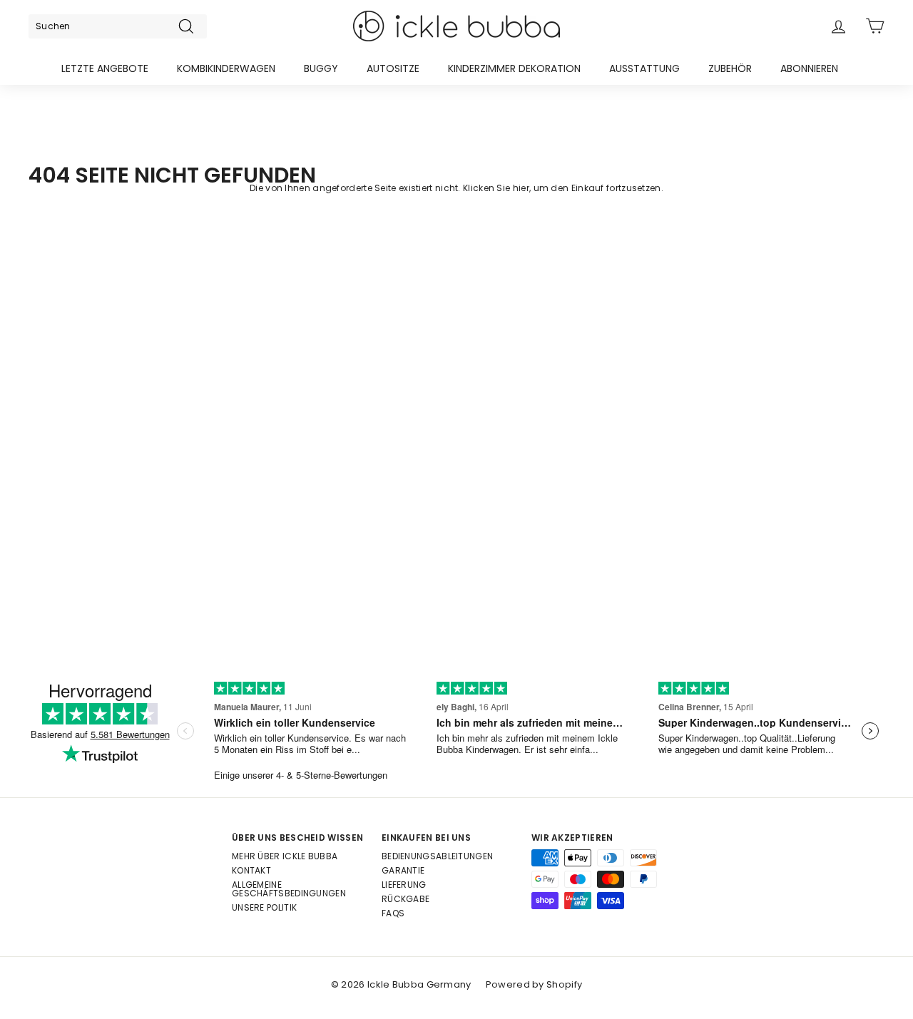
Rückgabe (405, 899)
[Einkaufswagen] (875, 26)
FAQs (393, 913)
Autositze (393, 68)
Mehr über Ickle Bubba (284, 856)
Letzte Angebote (104, 68)
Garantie (403, 870)
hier (521, 188)
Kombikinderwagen (226, 68)
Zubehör (730, 68)
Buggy (321, 68)
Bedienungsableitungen (437, 856)
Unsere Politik (264, 907)
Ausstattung (644, 68)
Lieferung (404, 885)
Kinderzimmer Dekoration (514, 68)
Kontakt (251, 870)
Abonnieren (809, 68)
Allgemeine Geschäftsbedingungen (289, 889)
